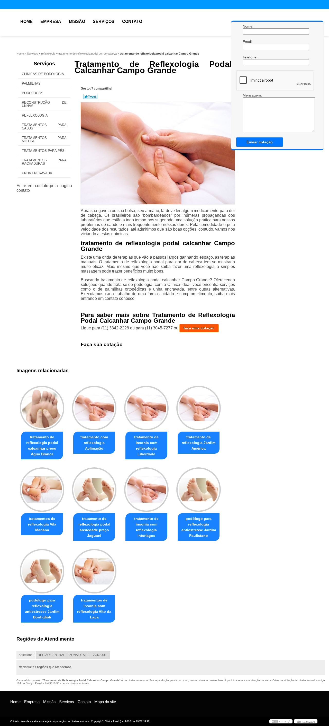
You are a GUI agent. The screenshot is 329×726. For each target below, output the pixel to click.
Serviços (103, 21)
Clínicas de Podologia (43, 74)
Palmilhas (31, 83)
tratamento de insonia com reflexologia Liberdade (146, 445)
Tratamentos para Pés (43, 151)
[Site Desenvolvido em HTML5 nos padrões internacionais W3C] (281, 721)
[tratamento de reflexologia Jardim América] (198, 408)
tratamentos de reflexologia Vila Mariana (42, 524)
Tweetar (90, 96)
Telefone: (248, 57)
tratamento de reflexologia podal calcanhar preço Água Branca (42, 445)
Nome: (248, 26)
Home (26, 21)
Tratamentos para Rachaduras (44, 161)
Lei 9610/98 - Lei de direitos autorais (67, 683)
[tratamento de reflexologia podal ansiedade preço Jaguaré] (94, 489)
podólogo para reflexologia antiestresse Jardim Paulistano (198, 527)
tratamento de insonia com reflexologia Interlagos (146, 527)
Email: (248, 42)
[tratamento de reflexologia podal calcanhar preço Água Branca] (42, 408)
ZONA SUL (100, 655)
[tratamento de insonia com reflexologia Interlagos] (146, 489)
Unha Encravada (37, 173)
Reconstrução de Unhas (44, 104)
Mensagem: (248, 95)
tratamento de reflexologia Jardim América (198, 442)
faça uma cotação (199, 328)
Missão (77, 21)
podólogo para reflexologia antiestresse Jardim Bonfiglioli (42, 608)
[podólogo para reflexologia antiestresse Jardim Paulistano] (198, 489)
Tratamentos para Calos (44, 126)
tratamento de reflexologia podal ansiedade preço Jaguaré (94, 527)
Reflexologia (35, 115)
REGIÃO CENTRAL (51, 655)
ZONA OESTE (79, 655)
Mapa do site (105, 701)
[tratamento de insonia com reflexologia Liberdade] (146, 408)
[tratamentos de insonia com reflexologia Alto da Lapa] (94, 571)
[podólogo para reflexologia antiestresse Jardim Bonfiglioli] (42, 571)
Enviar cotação (259, 142)
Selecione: (26, 655)
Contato (132, 21)
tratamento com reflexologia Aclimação (94, 442)
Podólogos (32, 93)
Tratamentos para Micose (44, 139)
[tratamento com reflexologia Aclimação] (94, 408)
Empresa (50, 21)
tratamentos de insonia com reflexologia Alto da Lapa (94, 608)
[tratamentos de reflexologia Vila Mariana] (42, 489)
